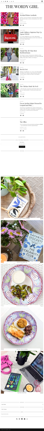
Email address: (22, 142)
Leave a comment (23, 23)
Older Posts (22, 137)
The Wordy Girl (22, 6)
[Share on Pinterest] (23, 25)
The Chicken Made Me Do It (29, 86)
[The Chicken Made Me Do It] (10, 90)
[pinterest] (24, 419)
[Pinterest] (5, 1)
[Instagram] (3, 1)
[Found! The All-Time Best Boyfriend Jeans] (10, 55)
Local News (22, 30)
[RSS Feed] (11, 1)
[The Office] (10, 126)
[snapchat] (27, 419)
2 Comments (22, 42)
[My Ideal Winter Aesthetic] (10, 19)
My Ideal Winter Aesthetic (28, 15)
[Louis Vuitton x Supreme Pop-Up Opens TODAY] (10, 36)
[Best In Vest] (10, 73)
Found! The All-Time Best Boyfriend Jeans (28, 52)
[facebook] (22, 419)
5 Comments (22, 77)
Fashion (21, 13)
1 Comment (22, 113)
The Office (23, 122)
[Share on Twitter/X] (22, 25)
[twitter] (17, 419)
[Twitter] (1, 1)
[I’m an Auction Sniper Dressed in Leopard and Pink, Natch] (10, 107)
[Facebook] (7, 1)
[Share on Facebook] (20, 25)
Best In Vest (24, 69)
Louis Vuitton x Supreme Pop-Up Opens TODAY (31, 33)
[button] (42, 1)
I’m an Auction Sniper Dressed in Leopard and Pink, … (31, 104)
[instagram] (19, 419)
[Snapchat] (9, 1)
